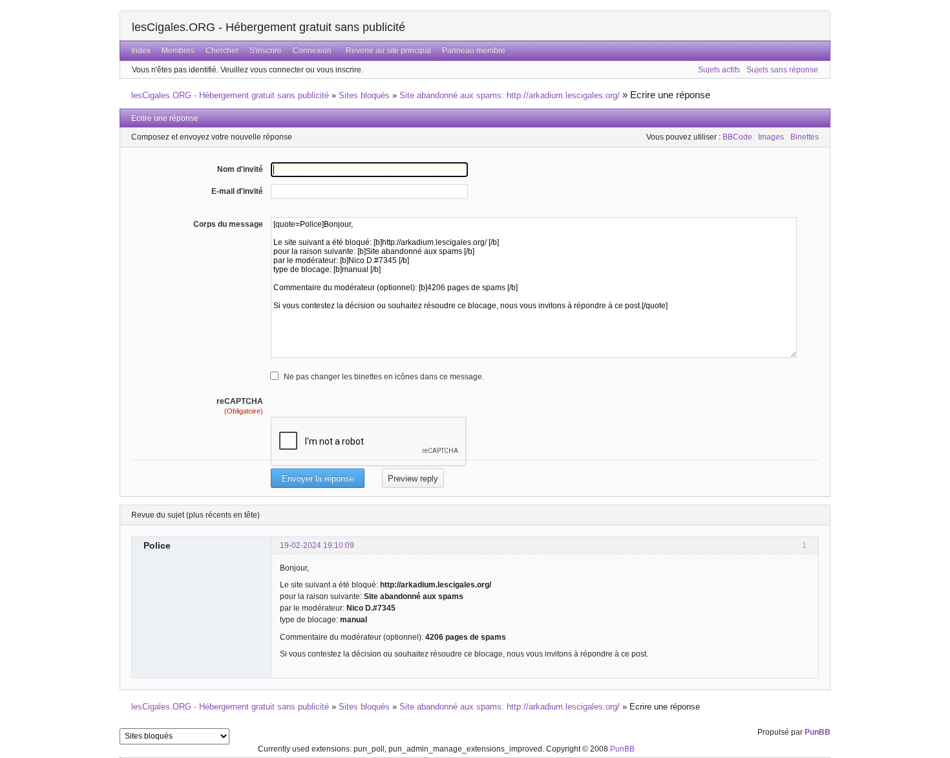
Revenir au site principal (388, 50)
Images (771, 137)
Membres (178, 50)
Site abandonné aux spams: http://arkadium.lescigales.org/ (509, 95)
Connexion (312, 50)
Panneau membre (473, 50)
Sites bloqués (364, 95)
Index (141, 50)
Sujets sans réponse (782, 69)
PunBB (817, 732)
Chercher (222, 50)
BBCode (737, 137)
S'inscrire (265, 50)
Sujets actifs (719, 69)
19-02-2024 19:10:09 (317, 545)
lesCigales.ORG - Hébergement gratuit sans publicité (268, 27)
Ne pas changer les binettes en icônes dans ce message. (384, 376)
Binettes (804, 137)
